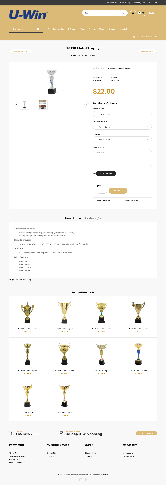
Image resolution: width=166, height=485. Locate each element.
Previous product (20, 51)
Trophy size (99, 109)
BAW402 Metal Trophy (101, 329)
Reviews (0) (93, 218)
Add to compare (131, 201)
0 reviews (112, 68)
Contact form (146, 433)
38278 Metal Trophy (86, 55)
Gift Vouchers (90, 453)
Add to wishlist (103, 201)
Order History (128, 456)
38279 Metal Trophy (138, 370)
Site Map (50, 456)
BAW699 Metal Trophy (27, 370)
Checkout (153, 3)
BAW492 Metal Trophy (138, 329)
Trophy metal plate (102, 122)
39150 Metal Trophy (64, 412)
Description (73, 218)
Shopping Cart (139, 3)
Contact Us (51, 453)
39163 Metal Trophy (101, 370)
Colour (97, 134)
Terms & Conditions (17, 463)
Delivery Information (17, 456)
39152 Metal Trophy (27, 412)
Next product (147, 51)
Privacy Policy (14, 459)
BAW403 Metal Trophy (64, 370)
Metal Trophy (21, 279)
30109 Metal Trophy (64, 329)
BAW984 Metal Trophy (27, 329)
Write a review (124, 68)
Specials (88, 456)
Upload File (106, 173)
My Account (111, 3)
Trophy (30, 279)
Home (74, 55)
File (94, 174)
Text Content (100, 147)
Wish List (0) (125, 3)
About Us (13, 453)
